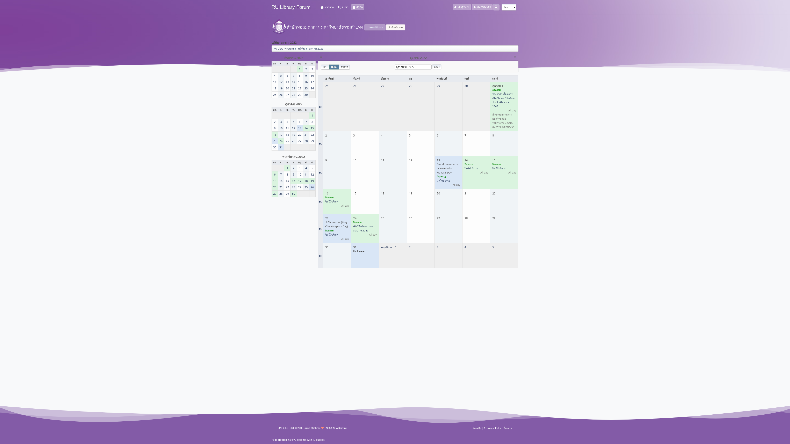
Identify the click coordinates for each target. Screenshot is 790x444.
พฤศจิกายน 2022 (293, 156)
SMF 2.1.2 (283, 428)
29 (438, 86)
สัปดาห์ (344, 66)
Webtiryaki (341, 428)
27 (382, 86)
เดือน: (334, 66)
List (325, 66)
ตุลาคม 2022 (293, 104)
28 (410, 86)
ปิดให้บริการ (443, 181)
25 (327, 86)
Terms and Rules (492, 428)
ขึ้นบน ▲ (508, 428)
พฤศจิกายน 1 (389, 247)
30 (466, 86)
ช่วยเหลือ (476, 428)
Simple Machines (312, 428)
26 (355, 86)
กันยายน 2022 (293, 58)
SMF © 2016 (296, 428)
